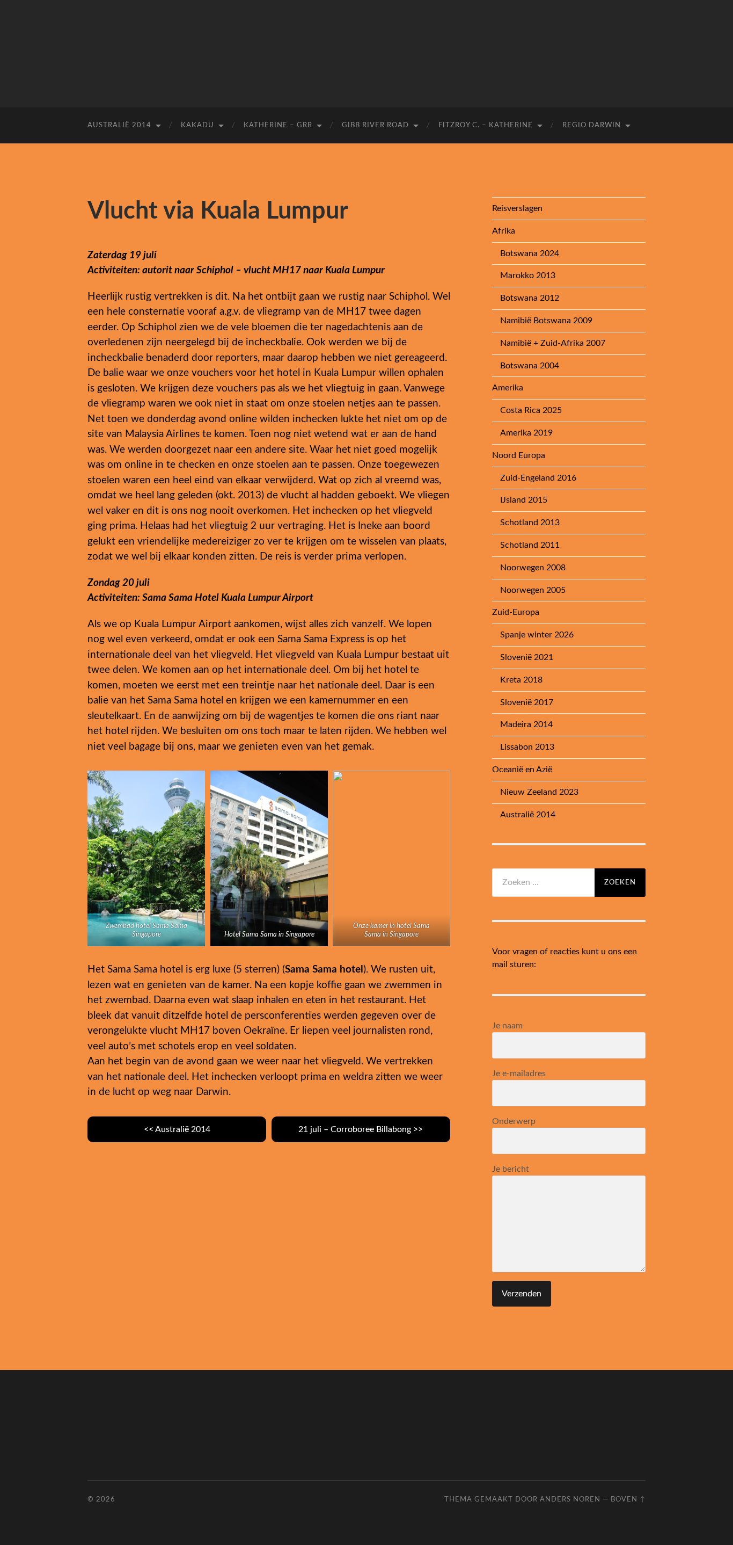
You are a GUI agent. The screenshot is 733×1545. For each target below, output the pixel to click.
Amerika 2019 (526, 433)
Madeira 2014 (526, 724)
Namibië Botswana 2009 (546, 320)
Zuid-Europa (515, 612)
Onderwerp (514, 1121)
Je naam (507, 1025)
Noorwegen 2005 (533, 590)
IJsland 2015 (523, 500)
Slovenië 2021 (526, 657)
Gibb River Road (375, 125)
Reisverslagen (517, 208)
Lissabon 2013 (527, 747)
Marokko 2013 (527, 275)
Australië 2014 (119, 125)
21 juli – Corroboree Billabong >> (360, 1129)
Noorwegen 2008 (533, 567)
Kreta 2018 (521, 680)
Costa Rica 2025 (531, 410)
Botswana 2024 (529, 253)
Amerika (507, 387)
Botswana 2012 (529, 298)
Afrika (503, 231)
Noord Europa (518, 455)
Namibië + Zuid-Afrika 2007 (552, 343)
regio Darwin (591, 125)
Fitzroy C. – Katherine (485, 125)
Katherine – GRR (278, 125)
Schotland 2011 (530, 545)
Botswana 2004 (529, 365)
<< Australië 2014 (177, 1129)
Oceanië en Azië (522, 769)
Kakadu (197, 125)
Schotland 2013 (530, 522)
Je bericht (510, 1169)
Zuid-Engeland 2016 (538, 478)
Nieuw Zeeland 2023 (539, 792)
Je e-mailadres (519, 1073)
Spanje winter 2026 (537, 634)
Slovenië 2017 (526, 702)
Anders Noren (570, 1499)
